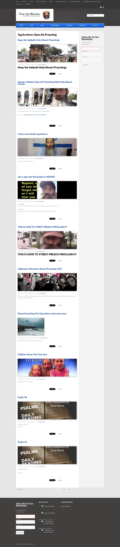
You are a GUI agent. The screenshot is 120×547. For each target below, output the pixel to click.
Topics (40, 25)
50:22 (22, 204)
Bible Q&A (82, 25)
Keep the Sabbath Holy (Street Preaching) (39, 40)
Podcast (95, 25)
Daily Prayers (19, 4)
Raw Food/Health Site (41, 1)
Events (50, 1)
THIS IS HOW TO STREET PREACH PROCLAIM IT (42, 227)
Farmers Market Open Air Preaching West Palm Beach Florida (45, 83)
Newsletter (27, 4)
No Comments (42, 64)
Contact (31, 1)
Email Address (86, 44)
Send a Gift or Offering (61, 1)
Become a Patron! (65, 506)
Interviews (67, 25)
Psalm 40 (22, 397)
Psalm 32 (22, 442)
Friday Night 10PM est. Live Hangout (91, 1)
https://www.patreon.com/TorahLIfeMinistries (35, 115)
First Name (84, 51)
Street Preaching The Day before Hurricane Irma (42, 314)
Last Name (84, 57)
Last (69, 489)
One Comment (42, 108)
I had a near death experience (33, 134)
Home (17, 1)
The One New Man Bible (74, 1)
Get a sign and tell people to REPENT (36, 177)
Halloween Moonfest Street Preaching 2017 (40, 269)
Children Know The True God (32, 355)
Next (64, 489)
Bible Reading (53, 25)
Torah (30, 25)
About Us (23, 1)
